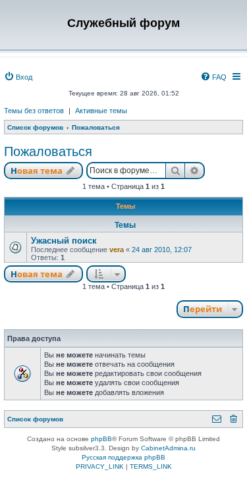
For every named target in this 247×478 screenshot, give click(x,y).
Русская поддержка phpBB (123, 457)
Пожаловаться (48, 151)
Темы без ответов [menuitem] (34, 111)
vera (116, 249)
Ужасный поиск (64, 241)
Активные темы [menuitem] (101, 111)
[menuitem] (18, 77)
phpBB (101, 438)
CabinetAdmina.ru (168, 448)
